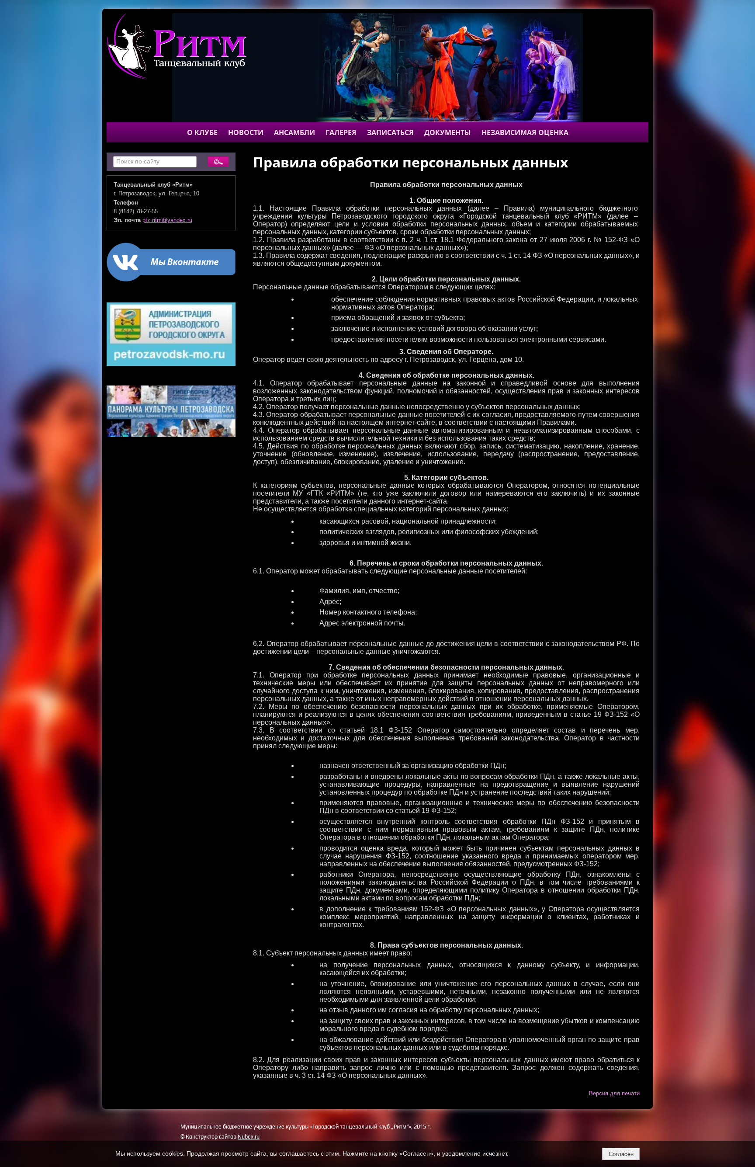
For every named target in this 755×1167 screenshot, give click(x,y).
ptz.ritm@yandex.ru (167, 220)
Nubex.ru (249, 1136)
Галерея (341, 132)
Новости (245, 132)
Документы (447, 132)
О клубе (202, 132)
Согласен (621, 1154)
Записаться (390, 132)
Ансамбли (294, 132)
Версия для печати (614, 1094)
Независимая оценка (524, 132)
